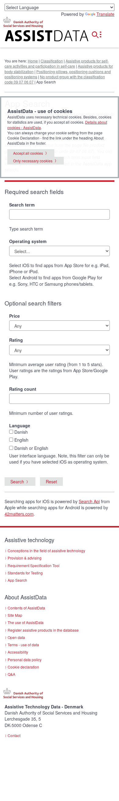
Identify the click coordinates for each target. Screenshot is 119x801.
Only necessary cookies (32, 160)
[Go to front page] (40, 37)
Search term (22, 205)
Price (14, 316)
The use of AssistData (26, 622)
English (21, 440)
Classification (52, 60)
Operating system (28, 241)
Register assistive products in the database (43, 630)
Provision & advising (24, 557)
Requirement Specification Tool (34, 565)
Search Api (89, 501)
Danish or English (31, 448)
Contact (14, 735)
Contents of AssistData (26, 607)
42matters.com (19, 514)
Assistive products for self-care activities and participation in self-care (57, 63)
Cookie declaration (23, 666)
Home (33, 60)
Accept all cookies (28, 153)
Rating (16, 340)
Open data (16, 637)
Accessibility (18, 652)
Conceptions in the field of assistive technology (46, 550)
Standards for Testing (25, 572)
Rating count (22, 389)
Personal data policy (24, 659)
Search (17, 481)
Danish (21, 432)
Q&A (11, 674)
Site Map (15, 615)
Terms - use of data (23, 644)
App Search (17, 580)
